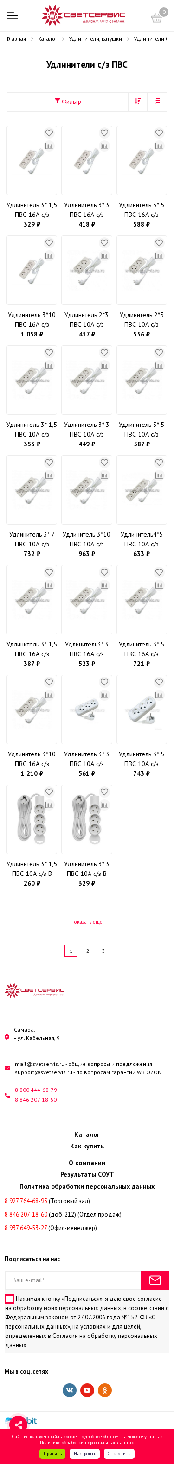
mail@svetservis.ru (39, 1063)
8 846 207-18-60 (36, 1099)
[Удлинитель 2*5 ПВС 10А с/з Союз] (141, 270)
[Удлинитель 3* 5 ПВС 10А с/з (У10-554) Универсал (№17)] (141, 709)
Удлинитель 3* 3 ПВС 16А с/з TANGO (87, 210)
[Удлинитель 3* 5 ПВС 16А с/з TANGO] (141, 160)
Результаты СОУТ (87, 1174)
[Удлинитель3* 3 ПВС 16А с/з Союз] (86, 599)
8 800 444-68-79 (36, 1089)
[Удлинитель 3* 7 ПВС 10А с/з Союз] (31, 490)
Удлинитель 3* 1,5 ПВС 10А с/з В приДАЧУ (31, 869)
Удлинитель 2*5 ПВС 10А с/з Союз (142, 320)
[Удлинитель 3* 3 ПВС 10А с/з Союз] (86, 380)
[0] (156, 19)
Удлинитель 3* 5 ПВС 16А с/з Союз (141, 649)
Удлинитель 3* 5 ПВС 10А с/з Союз (141, 429)
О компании (87, 1163)
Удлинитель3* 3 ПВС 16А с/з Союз (87, 649)
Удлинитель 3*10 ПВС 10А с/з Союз (86, 539)
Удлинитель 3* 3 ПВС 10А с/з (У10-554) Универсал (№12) (86, 759)
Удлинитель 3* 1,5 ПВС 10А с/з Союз (31, 429)
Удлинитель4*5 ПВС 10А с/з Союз (142, 539)
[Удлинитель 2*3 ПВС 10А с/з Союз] (86, 270)
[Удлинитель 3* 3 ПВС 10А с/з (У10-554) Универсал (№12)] (86, 709)
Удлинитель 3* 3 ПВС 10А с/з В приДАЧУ (87, 869)
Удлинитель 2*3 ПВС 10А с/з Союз (86, 320)
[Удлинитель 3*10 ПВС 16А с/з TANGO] (31, 270)
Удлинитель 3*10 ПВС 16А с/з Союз (32, 759)
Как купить (87, 1146)
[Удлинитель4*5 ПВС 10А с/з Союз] (141, 490)
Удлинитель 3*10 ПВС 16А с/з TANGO (32, 320)
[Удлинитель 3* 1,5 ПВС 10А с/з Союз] (31, 380)
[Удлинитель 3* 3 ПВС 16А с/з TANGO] (86, 160)
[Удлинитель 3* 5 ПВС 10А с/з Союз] (141, 380)
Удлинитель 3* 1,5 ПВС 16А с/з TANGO (31, 210)
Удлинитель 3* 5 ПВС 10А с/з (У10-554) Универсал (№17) (141, 759)
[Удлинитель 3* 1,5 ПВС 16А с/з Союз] (31, 599)
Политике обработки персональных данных (87, 1442)
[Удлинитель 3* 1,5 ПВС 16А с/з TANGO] (31, 160)
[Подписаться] (155, 1280)
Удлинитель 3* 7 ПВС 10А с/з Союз (32, 539)
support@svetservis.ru (43, 1072)
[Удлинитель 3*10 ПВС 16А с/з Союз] (31, 709)
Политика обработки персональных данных (87, 1186)
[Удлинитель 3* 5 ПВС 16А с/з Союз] (141, 599)
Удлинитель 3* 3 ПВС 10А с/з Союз (87, 429)
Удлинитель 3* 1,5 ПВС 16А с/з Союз (31, 649)
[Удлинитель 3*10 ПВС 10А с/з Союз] (86, 490)
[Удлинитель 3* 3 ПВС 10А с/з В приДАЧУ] (86, 819)
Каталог (87, 1134)
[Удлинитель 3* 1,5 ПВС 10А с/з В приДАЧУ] (31, 819)
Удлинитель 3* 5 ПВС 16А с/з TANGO (141, 210)
